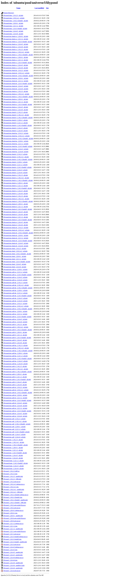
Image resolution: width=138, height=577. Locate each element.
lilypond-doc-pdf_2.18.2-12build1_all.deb (17, 424)
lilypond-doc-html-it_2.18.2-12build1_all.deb (18, 159)
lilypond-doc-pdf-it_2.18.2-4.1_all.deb (16, 369)
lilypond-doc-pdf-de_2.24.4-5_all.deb (15, 298)
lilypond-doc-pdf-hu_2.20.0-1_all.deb (16, 353)
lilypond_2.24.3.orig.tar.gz (12, 544)
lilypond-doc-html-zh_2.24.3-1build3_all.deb (18, 241)
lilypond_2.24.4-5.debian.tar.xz (13, 547)
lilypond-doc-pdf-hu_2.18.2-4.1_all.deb (16, 348)
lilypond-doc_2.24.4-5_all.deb (13, 455)
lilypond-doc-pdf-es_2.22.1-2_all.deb (15, 314)
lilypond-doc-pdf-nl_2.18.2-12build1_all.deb (18, 392)
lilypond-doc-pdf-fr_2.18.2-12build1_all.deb (18, 330)
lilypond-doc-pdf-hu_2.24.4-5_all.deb (16, 361)
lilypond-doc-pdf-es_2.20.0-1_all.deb (15, 311)
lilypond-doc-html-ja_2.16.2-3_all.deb (16, 175)
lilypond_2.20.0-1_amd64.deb (13, 516)
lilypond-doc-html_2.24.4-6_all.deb (15, 267)
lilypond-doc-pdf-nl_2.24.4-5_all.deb (15, 403)
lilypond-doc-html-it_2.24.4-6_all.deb (15, 172)
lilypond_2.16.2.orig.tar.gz (12, 482)
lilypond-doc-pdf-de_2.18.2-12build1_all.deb (18, 288)
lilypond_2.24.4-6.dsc (10, 560)
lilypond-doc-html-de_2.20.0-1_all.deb (16, 78)
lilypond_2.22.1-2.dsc (10, 526)
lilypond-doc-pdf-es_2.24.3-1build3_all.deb (17, 317)
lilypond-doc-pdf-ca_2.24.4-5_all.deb (15, 277)
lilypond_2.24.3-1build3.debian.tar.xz (15, 537)
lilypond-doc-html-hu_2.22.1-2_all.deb (16, 144)
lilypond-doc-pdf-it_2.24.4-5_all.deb (15, 382)
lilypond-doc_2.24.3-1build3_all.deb (15, 453)
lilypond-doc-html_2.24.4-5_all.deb (15, 264)
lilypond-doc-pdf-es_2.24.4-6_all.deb (15, 322)
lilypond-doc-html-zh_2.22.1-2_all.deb (16, 238)
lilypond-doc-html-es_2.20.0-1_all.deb (16, 99)
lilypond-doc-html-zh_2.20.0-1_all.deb (16, 235)
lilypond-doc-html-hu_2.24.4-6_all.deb (16, 152)
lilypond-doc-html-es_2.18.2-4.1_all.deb (16, 94)
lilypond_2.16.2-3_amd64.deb (13, 476)
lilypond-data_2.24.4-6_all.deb (13, 34)
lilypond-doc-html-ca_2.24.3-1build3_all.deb (18, 42)
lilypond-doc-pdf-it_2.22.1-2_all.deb (15, 377)
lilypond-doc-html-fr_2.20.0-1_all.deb (16, 120)
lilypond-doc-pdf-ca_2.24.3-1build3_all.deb (17, 275)
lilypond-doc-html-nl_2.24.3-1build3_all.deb (18, 209)
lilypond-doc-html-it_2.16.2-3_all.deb (15, 154)
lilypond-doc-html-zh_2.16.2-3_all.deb (16, 227)
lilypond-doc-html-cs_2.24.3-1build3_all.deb (18, 62)
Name (18, 8)
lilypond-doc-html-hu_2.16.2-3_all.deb (16, 133)
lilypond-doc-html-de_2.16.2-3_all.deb (16, 70)
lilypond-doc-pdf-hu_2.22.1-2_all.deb (16, 356)
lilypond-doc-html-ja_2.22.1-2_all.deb (16, 186)
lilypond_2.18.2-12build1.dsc (13, 497)
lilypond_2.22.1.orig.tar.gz (12, 534)
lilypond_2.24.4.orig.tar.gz (12, 571)
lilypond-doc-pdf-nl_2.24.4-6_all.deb (15, 406)
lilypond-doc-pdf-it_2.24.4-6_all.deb (15, 385)
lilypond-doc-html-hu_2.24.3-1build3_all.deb (18, 146)
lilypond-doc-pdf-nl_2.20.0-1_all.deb (15, 395)
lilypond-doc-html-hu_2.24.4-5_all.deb (16, 149)
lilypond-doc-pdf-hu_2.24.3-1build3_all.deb (18, 358)
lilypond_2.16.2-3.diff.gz (11, 471)
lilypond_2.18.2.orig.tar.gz (12, 508)
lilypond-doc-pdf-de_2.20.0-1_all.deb (15, 290)
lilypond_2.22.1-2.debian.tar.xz (13, 523)
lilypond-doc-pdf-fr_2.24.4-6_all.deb (15, 343)
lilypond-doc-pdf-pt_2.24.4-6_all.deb (15, 416)
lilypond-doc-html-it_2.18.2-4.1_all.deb (16, 157)
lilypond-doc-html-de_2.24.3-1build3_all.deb (18, 83)
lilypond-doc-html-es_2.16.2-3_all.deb (16, 91)
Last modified (39, 8)
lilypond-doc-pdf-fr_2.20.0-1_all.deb (15, 332)
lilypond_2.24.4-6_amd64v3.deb (14, 565)
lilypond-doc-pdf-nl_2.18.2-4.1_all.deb (16, 390)
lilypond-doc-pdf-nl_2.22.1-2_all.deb (15, 398)
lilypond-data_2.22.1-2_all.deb (13, 26)
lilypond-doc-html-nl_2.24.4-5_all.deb (16, 212)
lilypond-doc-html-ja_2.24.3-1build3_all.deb (18, 188)
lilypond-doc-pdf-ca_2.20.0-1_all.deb (15, 269)
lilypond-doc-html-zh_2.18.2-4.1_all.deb (16, 230)
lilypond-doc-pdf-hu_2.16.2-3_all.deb (16, 345)
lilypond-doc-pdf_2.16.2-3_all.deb (14, 419)
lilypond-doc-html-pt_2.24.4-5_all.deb (16, 222)
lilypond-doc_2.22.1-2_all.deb (13, 450)
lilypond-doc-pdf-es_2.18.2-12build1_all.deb (18, 309)
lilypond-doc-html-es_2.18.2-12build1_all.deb (18, 97)
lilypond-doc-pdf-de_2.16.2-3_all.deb (15, 282)
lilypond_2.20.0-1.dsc (10, 513)
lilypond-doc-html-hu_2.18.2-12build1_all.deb (18, 138)
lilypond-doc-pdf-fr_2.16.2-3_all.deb (15, 324)
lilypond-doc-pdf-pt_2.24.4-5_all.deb (15, 413)
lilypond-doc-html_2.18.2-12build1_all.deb (17, 254)
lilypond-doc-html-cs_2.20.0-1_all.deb (16, 57)
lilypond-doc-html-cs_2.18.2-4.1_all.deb (16, 52)
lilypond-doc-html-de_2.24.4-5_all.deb (16, 86)
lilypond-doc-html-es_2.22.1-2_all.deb (16, 102)
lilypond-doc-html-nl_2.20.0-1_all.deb (16, 204)
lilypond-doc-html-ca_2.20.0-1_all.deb (16, 36)
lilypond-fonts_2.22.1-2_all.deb (14, 461)
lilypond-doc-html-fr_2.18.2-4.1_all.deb (16, 115)
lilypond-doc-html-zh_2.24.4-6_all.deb (16, 246)
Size (47, 8)
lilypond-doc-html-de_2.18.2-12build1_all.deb (18, 76)
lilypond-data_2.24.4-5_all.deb (13, 31)
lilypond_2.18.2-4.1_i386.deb (13, 492)
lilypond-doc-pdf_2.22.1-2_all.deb (14, 429)
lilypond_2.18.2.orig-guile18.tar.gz (15, 505)
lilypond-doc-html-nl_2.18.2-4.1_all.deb (16, 199)
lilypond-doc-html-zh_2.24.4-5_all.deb (16, 243)
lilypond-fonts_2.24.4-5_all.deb (14, 466)
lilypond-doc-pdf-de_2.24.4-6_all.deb (15, 301)
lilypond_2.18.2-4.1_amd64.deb (14, 489)
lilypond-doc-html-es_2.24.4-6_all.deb (16, 110)
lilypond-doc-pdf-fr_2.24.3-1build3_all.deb (17, 337)
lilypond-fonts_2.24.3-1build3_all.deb (16, 463)
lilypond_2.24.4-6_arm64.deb (13, 568)
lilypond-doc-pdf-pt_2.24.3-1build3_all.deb (17, 411)
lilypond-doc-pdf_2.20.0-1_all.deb (14, 427)
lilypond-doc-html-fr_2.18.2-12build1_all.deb (18, 117)
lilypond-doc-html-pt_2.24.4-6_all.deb (16, 225)
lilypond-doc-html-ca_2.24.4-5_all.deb (16, 44)
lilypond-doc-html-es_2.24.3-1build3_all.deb (18, 104)
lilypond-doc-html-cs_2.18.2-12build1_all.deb (18, 55)
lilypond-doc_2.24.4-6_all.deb (13, 458)
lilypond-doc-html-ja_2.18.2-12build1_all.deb (18, 180)
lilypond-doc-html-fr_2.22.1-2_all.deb (16, 123)
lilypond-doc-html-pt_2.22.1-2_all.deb (16, 217)
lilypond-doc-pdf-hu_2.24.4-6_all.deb (16, 364)
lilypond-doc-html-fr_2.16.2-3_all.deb (16, 112)
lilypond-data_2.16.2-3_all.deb (13, 15)
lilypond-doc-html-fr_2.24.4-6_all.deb (16, 131)
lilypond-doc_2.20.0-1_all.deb (13, 447)
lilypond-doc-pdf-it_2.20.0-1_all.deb (15, 374)
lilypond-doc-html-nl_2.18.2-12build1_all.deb (18, 201)
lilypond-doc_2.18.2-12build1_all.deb (16, 445)
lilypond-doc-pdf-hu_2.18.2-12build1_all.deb (18, 351)
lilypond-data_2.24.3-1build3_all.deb (15, 28)
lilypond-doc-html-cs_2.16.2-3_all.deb (16, 49)
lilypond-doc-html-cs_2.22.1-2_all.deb (16, 60)
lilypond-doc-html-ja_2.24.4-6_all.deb (16, 193)
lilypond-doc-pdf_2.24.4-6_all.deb (14, 437)
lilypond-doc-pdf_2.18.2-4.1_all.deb (15, 421)
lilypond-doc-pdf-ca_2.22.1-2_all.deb (15, 272)
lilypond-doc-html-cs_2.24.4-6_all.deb (16, 68)
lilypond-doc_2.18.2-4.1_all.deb (14, 442)
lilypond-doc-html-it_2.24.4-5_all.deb (15, 170)
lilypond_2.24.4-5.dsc (10, 550)
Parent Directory (9, 13)
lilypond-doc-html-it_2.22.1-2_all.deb (15, 165)
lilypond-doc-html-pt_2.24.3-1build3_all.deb (18, 220)
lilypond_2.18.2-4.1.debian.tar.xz (14, 484)
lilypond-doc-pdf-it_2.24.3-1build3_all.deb (17, 379)
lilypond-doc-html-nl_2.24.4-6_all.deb (16, 214)
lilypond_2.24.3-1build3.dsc (13, 539)
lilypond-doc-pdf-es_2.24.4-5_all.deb (15, 319)
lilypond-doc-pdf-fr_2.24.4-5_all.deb (15, 340)
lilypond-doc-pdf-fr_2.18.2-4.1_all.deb (16, 327)
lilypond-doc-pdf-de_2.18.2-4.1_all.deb (16, 285)
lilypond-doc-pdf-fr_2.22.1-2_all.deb (15, 335)
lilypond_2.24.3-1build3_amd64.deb (15, 542)
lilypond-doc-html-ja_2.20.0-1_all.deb (16, 183)
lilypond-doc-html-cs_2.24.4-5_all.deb (16, 65)
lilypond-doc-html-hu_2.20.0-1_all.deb (16, 141)
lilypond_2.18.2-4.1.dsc (11, 487)
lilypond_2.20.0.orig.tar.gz (12, 521)
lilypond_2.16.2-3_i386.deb (12, 479)
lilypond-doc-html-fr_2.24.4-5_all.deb (16, 128)
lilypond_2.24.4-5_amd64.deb (13, 552)
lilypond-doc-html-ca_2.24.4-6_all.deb (16, 47)
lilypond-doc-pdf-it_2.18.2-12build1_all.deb (18, 372)
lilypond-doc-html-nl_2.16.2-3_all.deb (16, 196)
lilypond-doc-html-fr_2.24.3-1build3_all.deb (18, 125)
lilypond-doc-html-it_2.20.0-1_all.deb (15, 162)
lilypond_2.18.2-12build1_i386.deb (15, 502)
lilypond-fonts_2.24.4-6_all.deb (14, 468)
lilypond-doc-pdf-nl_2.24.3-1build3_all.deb (17, 400)
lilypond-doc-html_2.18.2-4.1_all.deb (15, 251)
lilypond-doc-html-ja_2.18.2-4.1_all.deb (16, 178)
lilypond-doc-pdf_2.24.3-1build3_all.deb (16, 432)
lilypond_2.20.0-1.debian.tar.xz (13, 510)
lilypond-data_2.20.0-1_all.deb (13, 23)
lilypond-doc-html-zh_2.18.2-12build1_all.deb (18, 233)
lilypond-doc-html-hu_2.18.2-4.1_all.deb (16, 136)
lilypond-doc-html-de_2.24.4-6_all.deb (16, 89)
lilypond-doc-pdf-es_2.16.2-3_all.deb (15, 303)
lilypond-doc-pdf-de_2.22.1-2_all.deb (15, 293)
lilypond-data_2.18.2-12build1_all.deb (16, 21)
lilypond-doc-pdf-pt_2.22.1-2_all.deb (15, 408)
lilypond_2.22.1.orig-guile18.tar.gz (15, 531)
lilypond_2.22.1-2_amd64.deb (13, 529)
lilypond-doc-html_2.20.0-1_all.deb (15, 256)
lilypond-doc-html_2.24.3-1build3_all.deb (17, 262)
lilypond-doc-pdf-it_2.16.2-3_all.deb (15, 366)
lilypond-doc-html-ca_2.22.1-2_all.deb (16, 39)
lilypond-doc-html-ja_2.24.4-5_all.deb (16, 191)
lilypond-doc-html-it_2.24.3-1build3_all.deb (18, 167)
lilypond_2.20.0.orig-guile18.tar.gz (15, 518)
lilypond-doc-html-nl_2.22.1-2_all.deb (16, 207)
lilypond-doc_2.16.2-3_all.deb (13, 440)
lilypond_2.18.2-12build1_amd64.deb (16, 500)
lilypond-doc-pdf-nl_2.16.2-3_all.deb (15, 387)
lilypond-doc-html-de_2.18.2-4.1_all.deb (16, 73)
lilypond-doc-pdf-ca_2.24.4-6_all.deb (15, 280)
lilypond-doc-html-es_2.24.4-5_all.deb (16, 107)
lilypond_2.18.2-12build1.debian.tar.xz (16, 495)
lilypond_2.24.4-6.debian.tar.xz (13, 557)
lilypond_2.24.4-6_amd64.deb (13, 563)
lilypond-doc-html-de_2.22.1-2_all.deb (16, 81)
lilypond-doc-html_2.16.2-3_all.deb (15, 248)
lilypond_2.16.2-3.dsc (10, 474)
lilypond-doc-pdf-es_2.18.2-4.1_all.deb (16, 306)
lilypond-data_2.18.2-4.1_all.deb (14, 18)
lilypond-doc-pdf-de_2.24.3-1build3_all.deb (18, 296)
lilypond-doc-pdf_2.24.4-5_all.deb (14, 434)
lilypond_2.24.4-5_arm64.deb (13, 555)
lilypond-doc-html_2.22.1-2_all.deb (15, 259)
